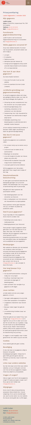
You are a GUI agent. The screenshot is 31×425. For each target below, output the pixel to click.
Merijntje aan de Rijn (9, 421)
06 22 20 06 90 (13, 27)
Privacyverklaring (7, 418)
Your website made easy (14, 420)
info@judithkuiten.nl (12, 29)
